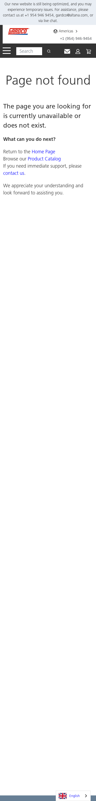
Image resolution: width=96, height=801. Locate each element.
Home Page (43, 152)
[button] (78, 51)
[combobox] (27, 51)
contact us (13, 173)
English (74, 796)
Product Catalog (44, 159)
